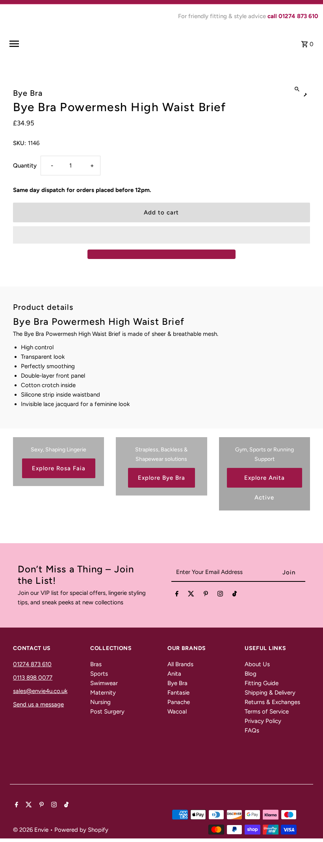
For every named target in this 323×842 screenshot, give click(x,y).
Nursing (100, 702)
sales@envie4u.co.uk (40, 691)
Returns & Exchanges (272, 702)
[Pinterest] (206, 595)
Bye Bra (177, 683)
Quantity (25, 165)
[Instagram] (220, 595)
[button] (161, 235)
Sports (99, 673)
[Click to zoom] (297, 89)
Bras (96, 664)
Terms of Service (267, 711)
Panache (178, 702)
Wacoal (177, 711)
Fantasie (178, 692)
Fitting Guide (261, 683)
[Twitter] (191, 595)
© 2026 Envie (31, 829)
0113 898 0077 (32, 677)
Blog (250, 673)
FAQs (252, 730)
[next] (305, 93)
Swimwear (104, 683)
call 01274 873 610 (292, 16)
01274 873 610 (32, 664)
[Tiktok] (234, 595)
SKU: (19, 143)
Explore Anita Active (264, 481)
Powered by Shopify (81, 829)
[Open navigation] (64, 44)
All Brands (180, 664)
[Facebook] (176, 595)
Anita (174, 673)
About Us (257, 664)
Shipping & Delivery (270, 692)
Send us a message (38, 704)
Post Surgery (107, 711)
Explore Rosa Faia (58, 468)
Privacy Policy (263, 721)
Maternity (103, 692)
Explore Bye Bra (161, 477)
